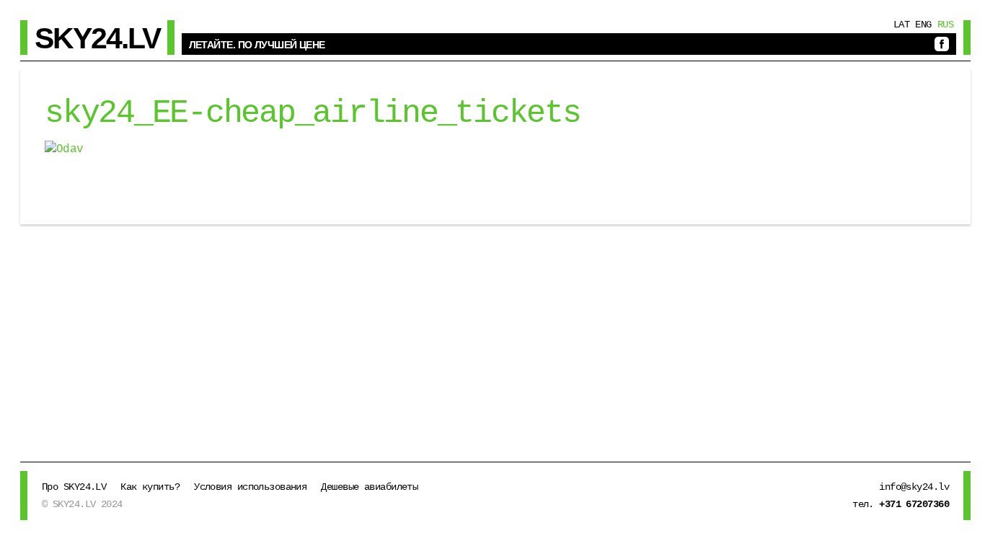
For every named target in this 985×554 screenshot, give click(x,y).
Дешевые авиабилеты (369, 487)
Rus (945, 24)
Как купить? (150, 487)
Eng (923, 24)
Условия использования (250, 487)
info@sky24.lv (914, 487)
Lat (901, 24)
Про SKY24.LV (74, 487)
